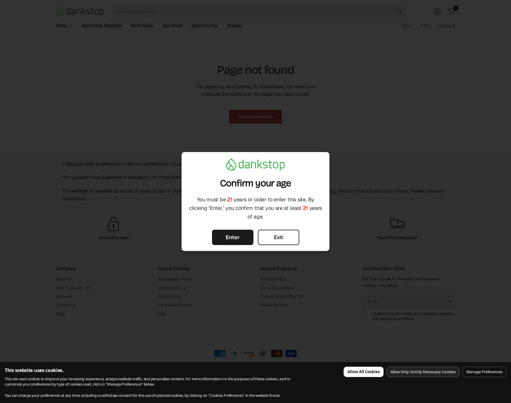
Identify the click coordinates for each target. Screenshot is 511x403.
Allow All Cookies (363, 371)
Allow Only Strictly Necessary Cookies (423, 371)
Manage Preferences (484, 371)
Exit (278, 237)
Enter (233, 237)
